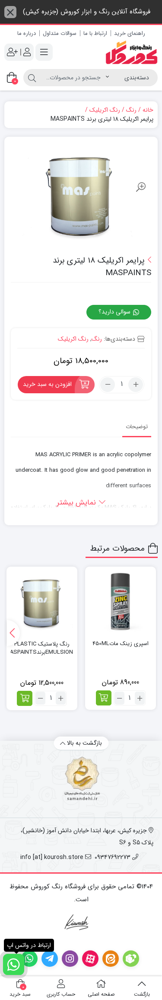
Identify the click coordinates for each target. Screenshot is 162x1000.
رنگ (131, 110)
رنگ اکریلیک (104, 110)
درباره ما (26, 33)
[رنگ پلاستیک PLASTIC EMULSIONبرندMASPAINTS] (42, 602)
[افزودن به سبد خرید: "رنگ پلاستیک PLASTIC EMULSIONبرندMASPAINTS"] (24, 698)
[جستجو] (32, 77)
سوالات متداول (59, 33)
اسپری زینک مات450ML (120, 643)
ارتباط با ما (95, 33)
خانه (148, 110)
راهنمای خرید (129, 33)
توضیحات (137, 426)
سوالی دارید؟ (115, 312)
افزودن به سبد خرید (47, 384)
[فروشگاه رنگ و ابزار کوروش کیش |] (131, 52)
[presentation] (13, 633)
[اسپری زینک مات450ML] (120, 602)
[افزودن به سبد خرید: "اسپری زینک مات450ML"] (103, 697)
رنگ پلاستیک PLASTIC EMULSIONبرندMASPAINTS (42, 648)
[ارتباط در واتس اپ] (13, 964)
